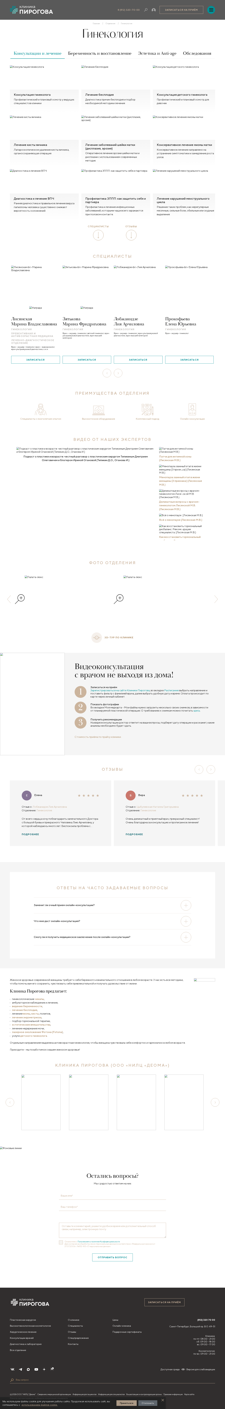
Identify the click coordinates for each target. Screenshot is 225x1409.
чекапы (39, 999)
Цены (115, 1320)
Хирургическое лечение (23, 1332)
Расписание (171, 690)
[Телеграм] (20, 1369)
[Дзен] (44, 1369)
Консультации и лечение (37, 53)
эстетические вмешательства (31, 1024)
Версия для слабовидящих (200, 1369)
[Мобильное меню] (211, 10)
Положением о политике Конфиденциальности (99, 1241)
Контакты (73, 1344)
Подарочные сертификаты (127, 1332)
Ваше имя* (67, 1195)
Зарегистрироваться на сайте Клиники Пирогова (120, 690)
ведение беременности (27, 1006)
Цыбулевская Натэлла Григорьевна (158, 806)
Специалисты (75, 1325)
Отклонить (148, 1403)
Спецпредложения (78, 1338)
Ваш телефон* (69, 1207)
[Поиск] (146, 10)
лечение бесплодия (24, 1010)
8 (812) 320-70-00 (129, 10)
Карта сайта (189, 1394)
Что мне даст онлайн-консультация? (57, 921)
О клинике (73, 1320)
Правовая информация (173, 1394)
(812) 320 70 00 (206, 1320)
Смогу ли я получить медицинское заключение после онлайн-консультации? (82, 937)
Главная (96, 23)
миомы (26, 1013)
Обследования (197, 53)
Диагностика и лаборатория (26, 1344)
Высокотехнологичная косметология (30, 1325)
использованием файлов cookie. (40, 1404)
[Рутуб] (52, 1369)
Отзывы (72, 1332)
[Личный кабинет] (154, 10)
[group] (63, 599)
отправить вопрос (112, 1257)
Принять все (126, 1403)
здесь (196, 710)
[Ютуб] (36, 1369)
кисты (35, 1013)
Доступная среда (170, 1369)
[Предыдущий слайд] (9, 599)
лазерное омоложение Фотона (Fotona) (37, 1032)
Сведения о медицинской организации (54, 1394)
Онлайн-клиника (121, 1325)
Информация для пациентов (85, 1394)
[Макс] (28, 1369)
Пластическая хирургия (23, 1320)
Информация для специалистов (111, 1394)
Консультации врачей (22, 1338)
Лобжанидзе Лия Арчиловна (50, 806)
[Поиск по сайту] (12, 1380)
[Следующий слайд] (216, 599)
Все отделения (18, 1350)
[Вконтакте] (12, 1369)
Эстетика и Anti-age (157, 53)
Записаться (35, 359)
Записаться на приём (181, 10)
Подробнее (30, 834)
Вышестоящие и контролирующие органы (144, 1394)
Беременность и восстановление (100, 53)
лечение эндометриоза (27, 1017)
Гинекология (44, 810)
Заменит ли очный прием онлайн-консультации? (64, 905)
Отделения (110, 23)
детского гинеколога (33, 1035)
